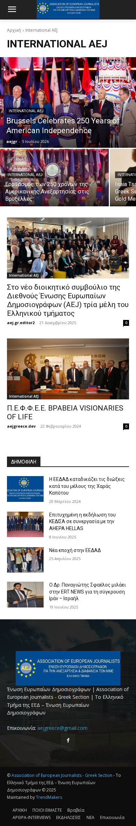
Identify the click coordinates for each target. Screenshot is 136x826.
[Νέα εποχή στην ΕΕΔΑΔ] (25, 560)
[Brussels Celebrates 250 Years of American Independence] (68, 102)
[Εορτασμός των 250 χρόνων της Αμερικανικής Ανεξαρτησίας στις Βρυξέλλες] (54, 177)
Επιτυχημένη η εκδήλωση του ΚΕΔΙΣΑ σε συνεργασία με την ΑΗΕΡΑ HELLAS (82, 521)
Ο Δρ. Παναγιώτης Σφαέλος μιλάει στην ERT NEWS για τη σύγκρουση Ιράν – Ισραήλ (87, 591)
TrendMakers (49, 797)
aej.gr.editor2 (21, 322)
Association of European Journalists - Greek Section (62, 775)
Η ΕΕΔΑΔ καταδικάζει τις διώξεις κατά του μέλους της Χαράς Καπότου (87, 486)
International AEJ (26, 111)
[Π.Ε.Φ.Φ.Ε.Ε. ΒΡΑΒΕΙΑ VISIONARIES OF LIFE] (68, 368)
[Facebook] (68, 740)
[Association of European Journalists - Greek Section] (68, 668)
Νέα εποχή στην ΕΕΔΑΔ (75, 550)
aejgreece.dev (21, 426)
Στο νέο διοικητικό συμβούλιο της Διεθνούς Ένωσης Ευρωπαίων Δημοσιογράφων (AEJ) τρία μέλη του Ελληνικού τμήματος (68, 300)
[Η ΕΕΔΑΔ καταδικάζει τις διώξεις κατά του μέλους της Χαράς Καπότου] (25, 489)
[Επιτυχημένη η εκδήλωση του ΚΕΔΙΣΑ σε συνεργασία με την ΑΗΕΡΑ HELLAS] (25, 524)
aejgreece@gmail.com (62, 728)
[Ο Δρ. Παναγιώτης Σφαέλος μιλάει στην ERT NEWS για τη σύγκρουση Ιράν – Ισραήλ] (25, 594)
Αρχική (14, 30)
